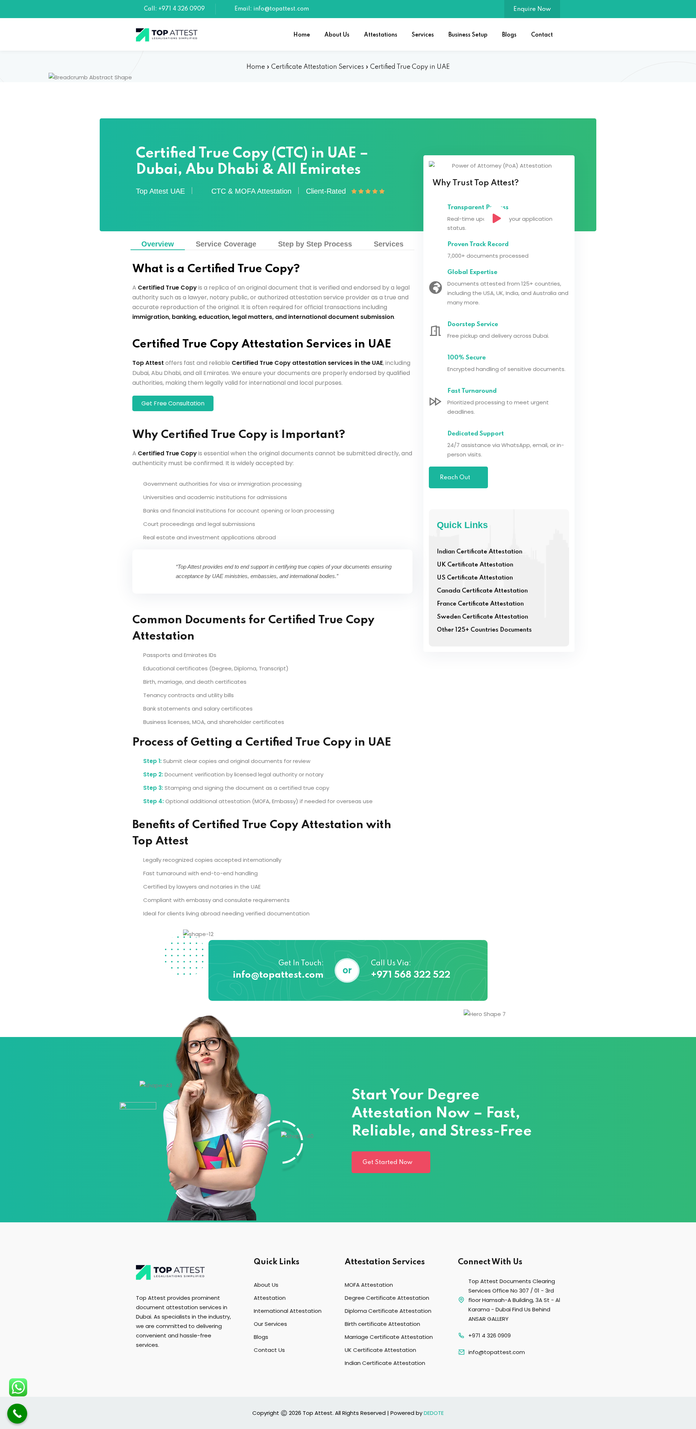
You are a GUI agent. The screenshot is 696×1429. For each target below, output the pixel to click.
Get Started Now (387, 1162)
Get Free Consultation (172, 403)
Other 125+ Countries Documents (484, 630)
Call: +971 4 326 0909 (174, 9)
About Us (336, 35)
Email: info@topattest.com (272, 9)
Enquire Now (532, 9)
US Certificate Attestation (475, 578)
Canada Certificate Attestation (482, 591)
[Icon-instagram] (156, 1364)
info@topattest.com (278, 975)
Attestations (380, 35)
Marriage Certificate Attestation (389, 1337)
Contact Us (269, 1350)
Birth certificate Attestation (382, 1324)
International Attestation (288, 1311)
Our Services (270, 1324)
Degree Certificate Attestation (387, 1298)
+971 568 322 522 (410, 975)
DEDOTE (434, 1413)
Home (301, 35)
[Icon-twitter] (172, 1364)
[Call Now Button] (17, 1414)
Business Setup (468, 35)
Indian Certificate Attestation (479, 552)
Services (423, 35)
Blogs (509, 35)
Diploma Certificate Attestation (388, 1311)
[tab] (157, 244)
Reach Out (455, 478)
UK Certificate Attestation (475, 565)
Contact (542, 35)
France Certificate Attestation (480, 604)
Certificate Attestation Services (317, 67)
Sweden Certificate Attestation (482, 617)
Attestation (270, 1298)
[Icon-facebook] (139, 1364)
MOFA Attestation (369, 1285)
